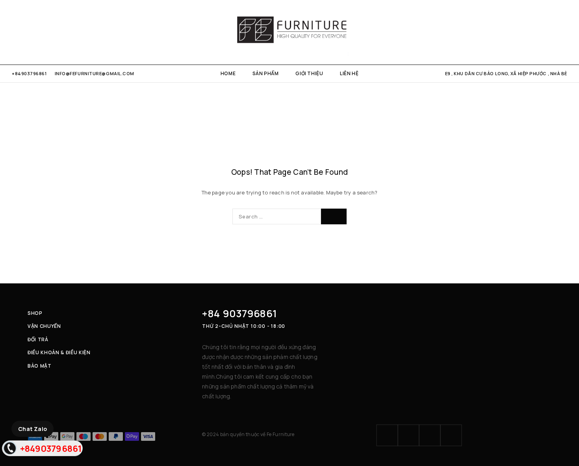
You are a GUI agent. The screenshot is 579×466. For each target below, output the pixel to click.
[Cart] (564, 32)
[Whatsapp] (40, 32)
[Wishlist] (551, 32)
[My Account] (524, 32)
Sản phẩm (265, 73)
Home (228, 73)
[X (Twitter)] (429, 435)
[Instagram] (27, 32)
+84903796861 (29, 73)
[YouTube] (53, 32)
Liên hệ (349, 73)
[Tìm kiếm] (537, 32)
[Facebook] (14, 32)
